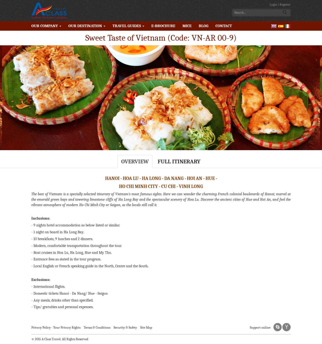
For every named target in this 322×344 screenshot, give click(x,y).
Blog (203, 26)
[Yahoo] (286, 327)
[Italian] (287, 26)
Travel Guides (127, 26)
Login (274, 5)
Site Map (146, 328)
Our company (45, 26)
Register (285, 5)
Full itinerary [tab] (179, 161)
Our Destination (85, 26)
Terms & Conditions (97, 328)
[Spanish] (280, 26)
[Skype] (277, 327)
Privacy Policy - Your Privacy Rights (55, 328)
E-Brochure (163, 26)
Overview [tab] (135, 161)
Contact (223, 26)
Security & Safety (125, 328)
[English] (274, 26)
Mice (187, 26)
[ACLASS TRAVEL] (49, 11)
